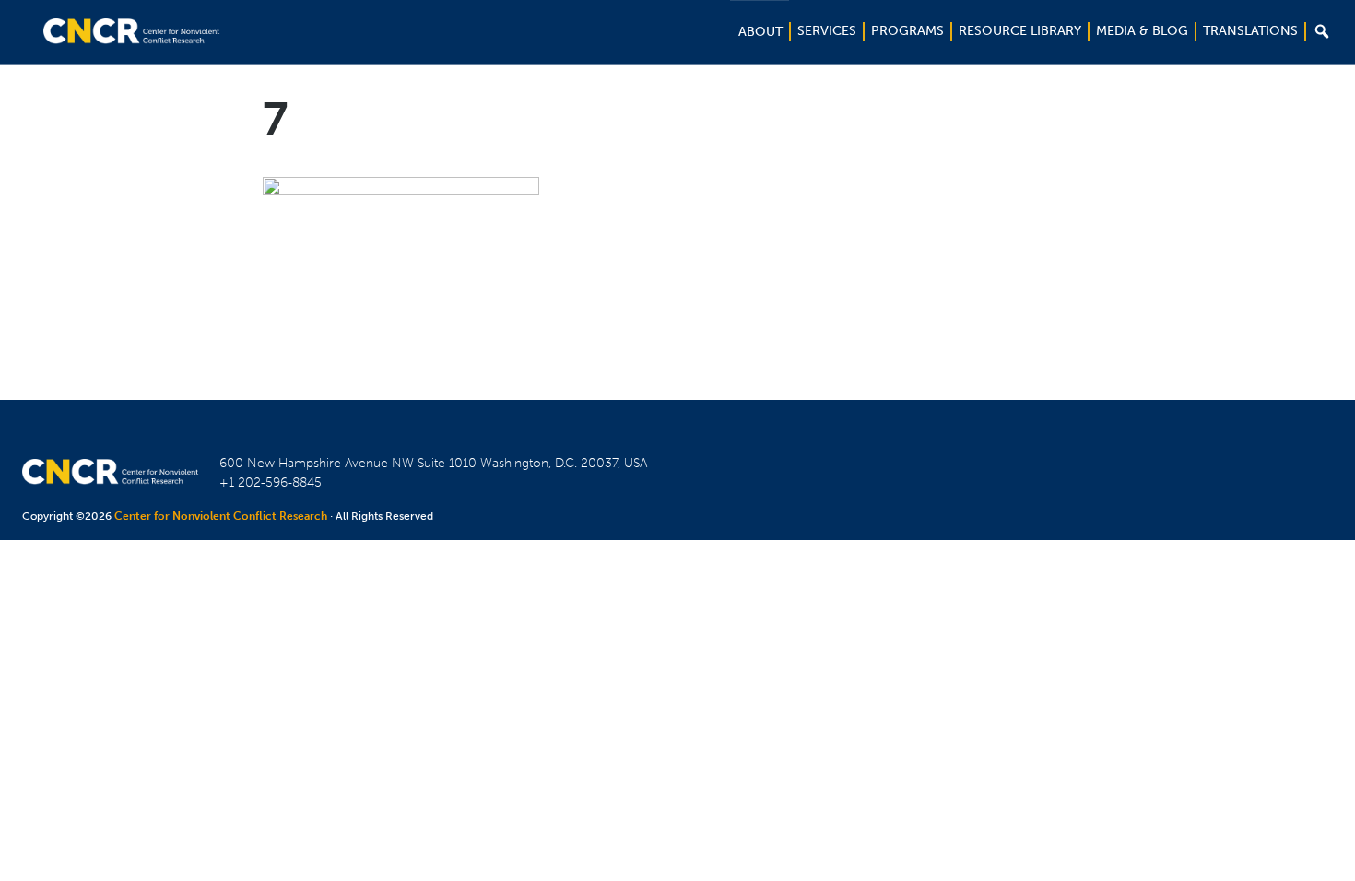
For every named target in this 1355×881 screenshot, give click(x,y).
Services (826, 31)
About (760, 32)
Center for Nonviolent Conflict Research (220, 516)
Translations (1250, 31)
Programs (907, 31)
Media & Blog (1142, 31)
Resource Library (1020, 31)
